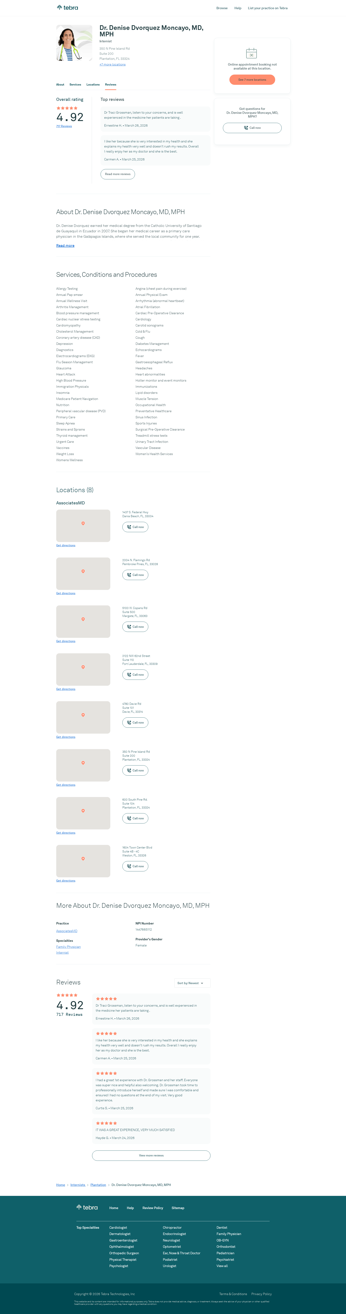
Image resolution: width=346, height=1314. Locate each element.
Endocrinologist (174, 1234)
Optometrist (172, 1246)
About (60, 84)
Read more (65, 245)
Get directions (65, 545)
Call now (255, 127)
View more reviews (151, 1155)
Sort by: (188, 983)
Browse (222, 8)
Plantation (98, 1185)
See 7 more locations (252, 79)
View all (222, 1266)
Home (60, 1185)
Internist (62, 952)
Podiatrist (170, 1259)
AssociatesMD (66, 931)
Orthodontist (226, 1246)
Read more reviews (117, 174)
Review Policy (153, 1208)
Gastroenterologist (123, 1240)
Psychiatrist (225, 1259)
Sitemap (178, 1208)
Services (75, 84)
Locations (93, 84)
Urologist (169, 1266)
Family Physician (68, 947)
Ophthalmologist (121, 1246)
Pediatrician (225, 1253)
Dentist (222, 1227)
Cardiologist (118, 1227)
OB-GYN (223, 1240)
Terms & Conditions (233, 1294)
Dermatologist (119, 1234)
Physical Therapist (122, 1259)
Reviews (110, 84)
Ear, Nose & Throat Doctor (181, 1253)
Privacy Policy (261, 1294)
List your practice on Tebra (268, 8)
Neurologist (171, 1240)
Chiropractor (172, 1227)
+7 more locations (112, 64)
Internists (78, 1185)
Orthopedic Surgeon (124, 1253)
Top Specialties (87, 1227)
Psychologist (118, 1266)
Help (237, 8)
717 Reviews (64, 126)
